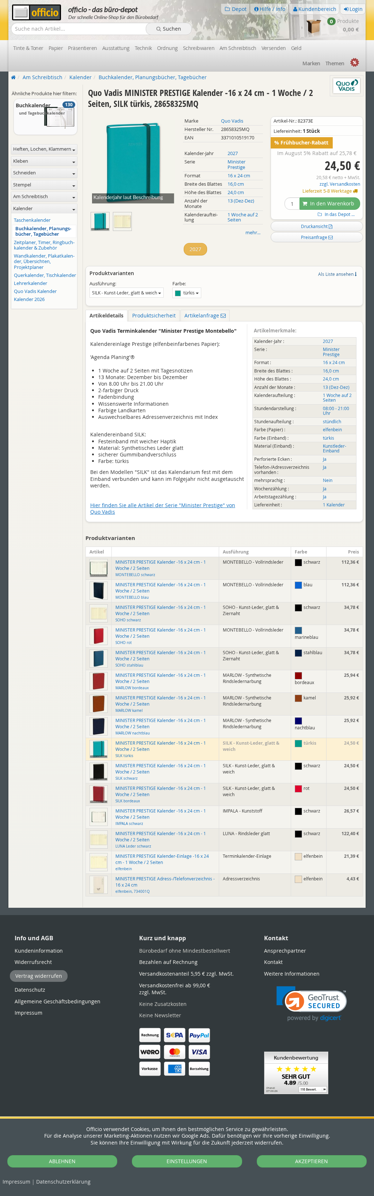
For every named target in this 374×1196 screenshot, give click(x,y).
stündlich (332, 421)
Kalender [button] (23, 208)
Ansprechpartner (285, 950)
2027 (233, 153)
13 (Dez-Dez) (241, 201)
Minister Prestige (236, 164)
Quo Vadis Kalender (35, 291)
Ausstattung (116, 48)
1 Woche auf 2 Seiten (243, 217)
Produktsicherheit (154, 315)
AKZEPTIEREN (311, 1161)
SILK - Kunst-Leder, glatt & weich (125, 293)
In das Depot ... (339, 214)
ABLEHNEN (62, 1161)
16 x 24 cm (239, 176)
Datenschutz (63, 1181)
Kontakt (273, 961)
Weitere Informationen (292, 973)
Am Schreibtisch (238, 48)
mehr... (252, 232)
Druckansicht (315, 226)
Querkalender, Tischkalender (45, 275)
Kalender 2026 (29, 299)
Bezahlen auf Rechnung (168, 961)
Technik (143, 48)
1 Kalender (334, 505)
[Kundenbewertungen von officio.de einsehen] (296, 1072)
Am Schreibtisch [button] (30, 196)
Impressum (16, 1181)
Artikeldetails (106, 315)
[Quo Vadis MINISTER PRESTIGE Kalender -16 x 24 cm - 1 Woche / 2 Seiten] (102, 219)
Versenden (274, 48)
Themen (334, 63)
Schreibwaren (198, 48)
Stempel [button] (22, 185)
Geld (296, 48)
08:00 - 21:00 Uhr (336, 411)
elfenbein (332, 429)
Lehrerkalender (30, 283)
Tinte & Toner (28, 48)
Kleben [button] (20, 161)
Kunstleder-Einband (334, 448)
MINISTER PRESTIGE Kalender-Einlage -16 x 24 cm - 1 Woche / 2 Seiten (162, 862)
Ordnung (167, 48)
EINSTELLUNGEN (187, 1161)
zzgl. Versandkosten (340, 184)
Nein (327, 480)
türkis (189, 293)
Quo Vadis (232, 121)
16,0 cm (236, 184)
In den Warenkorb (331, 203)
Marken (311, 63)
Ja (325, 459)
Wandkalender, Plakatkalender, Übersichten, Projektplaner (44, 261)
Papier (56, 48)
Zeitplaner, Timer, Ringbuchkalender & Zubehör (44, 245)
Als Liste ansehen (336, 274)
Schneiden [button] (24, 173)
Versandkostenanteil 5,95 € (186, 973)
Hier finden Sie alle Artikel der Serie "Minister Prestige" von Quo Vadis (162, 508)
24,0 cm (236, 192)
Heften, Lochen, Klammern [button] (42, 149)
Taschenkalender (32, 220)
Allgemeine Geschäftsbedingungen (57, 1001)
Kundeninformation (39, 950)
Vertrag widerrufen (38, 975)
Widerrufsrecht (33, 961)
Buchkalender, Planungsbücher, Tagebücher (43, 231)
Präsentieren (82, 48)
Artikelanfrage (202, 315)
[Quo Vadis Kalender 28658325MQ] (123, 219)
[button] (311, 1003)
